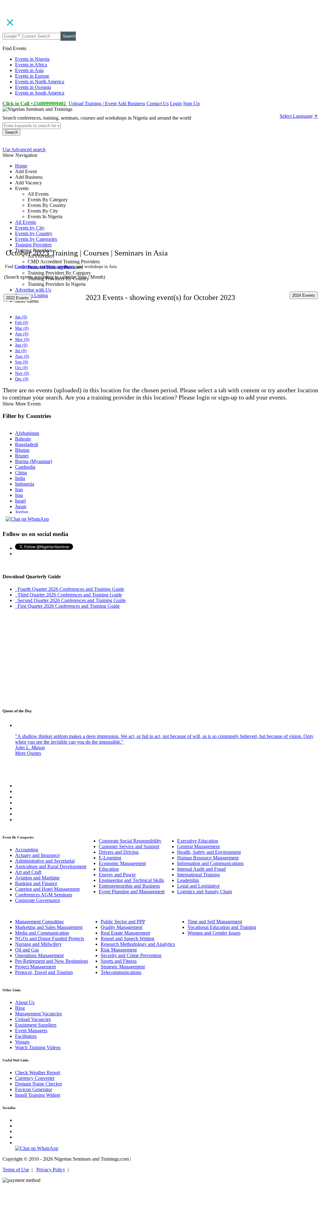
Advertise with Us (33, 289)
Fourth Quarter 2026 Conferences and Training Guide (69, 589)
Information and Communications (210, 863)
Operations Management (39, 955)
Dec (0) (22, 379)
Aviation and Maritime (37, 877)
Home (21, 165)
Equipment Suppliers (35, 1025)
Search (69, 36)
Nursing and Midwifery (38, 944)
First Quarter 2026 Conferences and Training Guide (67, 606)
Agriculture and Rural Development (50, 866)
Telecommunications (121, 972)
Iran (19, 489)
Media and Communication (42, 933)
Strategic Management (123, 966)
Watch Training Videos (38, 1047)
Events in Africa (31, 64)
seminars (66, 266)
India (20, 478)
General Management (198, 846)
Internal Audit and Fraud (201, 869)
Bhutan (22, 450)
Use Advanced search (24, 149)
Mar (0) (22, 328)
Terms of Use (16, 1169)
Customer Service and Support (129, 846)
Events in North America (39, 81)
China (21, 472)
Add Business (131, 103)
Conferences (25, 266)
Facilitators (26, 1036)
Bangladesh (26, 444)
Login (176, 103)
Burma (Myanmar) (33, 461)
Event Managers (31, 1030)
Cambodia (25, 467)
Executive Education (197, 840)
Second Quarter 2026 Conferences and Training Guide (70, 600)
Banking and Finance (36, 883)
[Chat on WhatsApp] (27, 519)
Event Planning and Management (132, 891)
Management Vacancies (38, 1013)
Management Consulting (39, 921)
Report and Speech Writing (127, 938)
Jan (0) (21, 317)
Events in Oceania (33, 87)
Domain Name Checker (38, 1083)
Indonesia (24, 484)
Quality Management (121, 927)
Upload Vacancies (33, 1019)
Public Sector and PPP (123, 921)
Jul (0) (21, 350)
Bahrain (23, 438)
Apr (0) (22, 334)
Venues (22, 1041)
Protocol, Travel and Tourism (44, 972)
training (47, 266)
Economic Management (122, 863)
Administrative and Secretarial (45, 861)
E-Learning (110, 857)
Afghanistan (27, 433)
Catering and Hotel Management (47, 889)
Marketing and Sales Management (48, 927)
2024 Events (303, 295)
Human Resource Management (208, 857)
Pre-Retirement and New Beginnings (51, 961)
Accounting (26, 849)
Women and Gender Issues (213, 933)
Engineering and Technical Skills (131, 880)
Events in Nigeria (32, 59)
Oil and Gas (27, 949)
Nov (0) (22, 373)
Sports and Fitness (119, 961)
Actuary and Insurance (37, 855)
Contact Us (157, 103)
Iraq (19, 495)
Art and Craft (28, 872)
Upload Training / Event (93, 103)
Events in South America (39, 92)
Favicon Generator (33, 1089)
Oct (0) (21, 367)
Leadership (188, 880)
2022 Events (17, 298)
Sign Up (191, 103)
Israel (20, 500)
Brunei (22, 455)
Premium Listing (31, 295)
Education (109, 869)
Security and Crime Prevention (131, 955)
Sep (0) (21, 362)
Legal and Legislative (198, 886)
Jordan (21, 512)
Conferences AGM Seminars (43, 894)
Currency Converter (35, 1078)
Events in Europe (32, 76)
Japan (20, 506)
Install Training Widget (37, 1095)
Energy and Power (117, 874)
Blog (20, 1008)
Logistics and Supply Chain (204, 891)
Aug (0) (22, 356)
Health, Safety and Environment (209, 852)
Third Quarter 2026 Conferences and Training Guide (68, 594)
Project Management (35, 966)
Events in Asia (29, 70)
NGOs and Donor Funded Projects (49, 938)
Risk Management (119, 949)
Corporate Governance (37, 900)
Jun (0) (21, 345)
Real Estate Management (125, 933)
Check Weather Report (37, 1072)
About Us (24, 1002)
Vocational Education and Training (221, 927)
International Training (198, 874)
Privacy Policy (50, 1169)
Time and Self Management (214, 921)
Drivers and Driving (119, 852)
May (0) (22, 339)
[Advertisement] (160, 210)
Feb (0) (21, 322)
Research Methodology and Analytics (138, 944)
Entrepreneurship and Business (129, 886)
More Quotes (28, 753)
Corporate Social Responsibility (130, 840)
